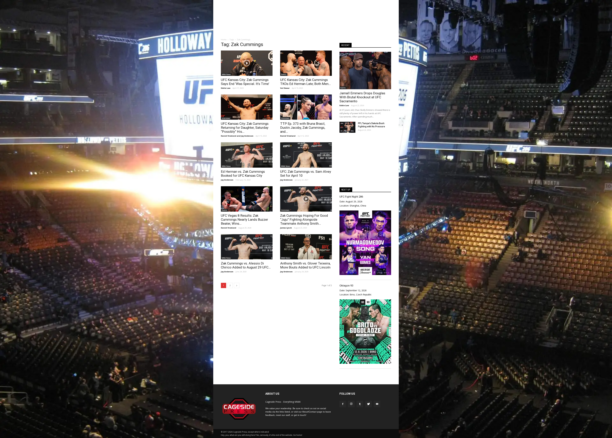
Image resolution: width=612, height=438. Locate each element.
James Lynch (286, 228)
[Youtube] (377, 404)
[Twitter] (368, 404)
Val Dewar (285, 88)
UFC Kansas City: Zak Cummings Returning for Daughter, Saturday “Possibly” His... (245, 128)
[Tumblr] (360, 404)
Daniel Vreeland (228, 136)
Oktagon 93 (346, 285)
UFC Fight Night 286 (351, 196)
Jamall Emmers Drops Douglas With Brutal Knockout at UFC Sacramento (362, 97)
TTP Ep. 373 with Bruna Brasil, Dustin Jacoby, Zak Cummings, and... (302, 128)
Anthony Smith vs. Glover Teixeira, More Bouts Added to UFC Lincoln (305, 265)
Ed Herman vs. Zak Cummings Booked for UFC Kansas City (243, 173)
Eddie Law (225, 88)
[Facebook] (342, 404)
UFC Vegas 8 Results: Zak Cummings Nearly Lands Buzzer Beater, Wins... (244, 219)
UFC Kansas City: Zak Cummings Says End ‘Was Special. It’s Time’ (245, 82)
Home (223, 39)
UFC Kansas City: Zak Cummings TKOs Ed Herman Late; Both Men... (305, 82)
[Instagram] (351, 404)
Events (283, 74)
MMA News (226, 74)
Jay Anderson (247, 136)
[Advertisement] (306, 24)
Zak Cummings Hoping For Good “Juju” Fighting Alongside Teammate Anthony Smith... (304, 219)
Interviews (226, 118)
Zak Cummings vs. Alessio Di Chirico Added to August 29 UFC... (246, 265)
